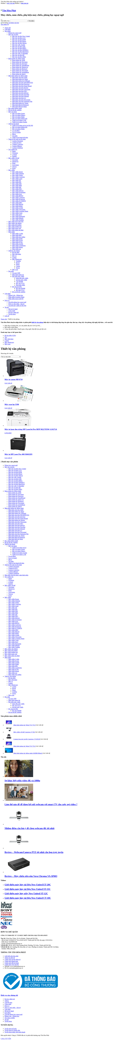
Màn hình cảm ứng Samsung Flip (22, 101)
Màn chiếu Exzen (17, 240)
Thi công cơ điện (10, 1018)
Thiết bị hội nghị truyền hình (17, 139)
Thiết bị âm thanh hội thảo (20, 137)
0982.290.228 (24, 3)
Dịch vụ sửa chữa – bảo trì (16, 304)
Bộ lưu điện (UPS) (10, 335)
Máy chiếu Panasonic (18, 216)
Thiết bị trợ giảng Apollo (19, 122)
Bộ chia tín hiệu (17, 287)
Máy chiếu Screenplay (19, 192)
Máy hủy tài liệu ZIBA (19, 57)
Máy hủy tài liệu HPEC (19, 48)
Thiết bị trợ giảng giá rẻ (19, 547)
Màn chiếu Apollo (17, 244)
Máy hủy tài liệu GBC (19, 46)
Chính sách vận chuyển (12, 964)
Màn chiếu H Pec (17, 242)
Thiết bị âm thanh (13, 124)
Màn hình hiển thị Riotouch (20, 105)
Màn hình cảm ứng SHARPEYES (22, 82)
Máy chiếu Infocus (17, 190)
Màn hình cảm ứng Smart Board (22, 86)
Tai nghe (14, 136)
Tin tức (7, 307)
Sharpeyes (15, 161)
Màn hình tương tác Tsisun (20, 103)
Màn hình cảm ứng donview (16, 517)
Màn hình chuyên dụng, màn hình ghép (16, 575)
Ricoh (18, 263)
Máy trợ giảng (12, 112)
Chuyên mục (8, 1002)
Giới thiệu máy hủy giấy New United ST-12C (26, 893)
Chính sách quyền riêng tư (12, 959)
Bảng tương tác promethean (20, 72)
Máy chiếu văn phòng (15, 223)
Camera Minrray (17, 146)
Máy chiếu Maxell (17, 204)
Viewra (14, 166)
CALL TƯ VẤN (6, 1038)
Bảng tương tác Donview (19, 64)
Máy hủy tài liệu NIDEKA (20, 50)
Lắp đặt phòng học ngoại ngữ (17, 302)
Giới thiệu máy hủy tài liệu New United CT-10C (28, 898)
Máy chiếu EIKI (17, 202)
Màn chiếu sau (16, 249)
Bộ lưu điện (15, 252)
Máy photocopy (9, 342)
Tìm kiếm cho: (5, 21)
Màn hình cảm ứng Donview (21, 84)
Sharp (14, 151)
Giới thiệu (8, 29)
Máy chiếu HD (16, 182)
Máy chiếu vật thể (13, 158)
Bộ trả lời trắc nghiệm (14, 110)
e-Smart (14, 154)
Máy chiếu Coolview (18, 197)
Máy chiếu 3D (16, 180)
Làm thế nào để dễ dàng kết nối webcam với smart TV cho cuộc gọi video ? (41, 804)
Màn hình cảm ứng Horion (20, 88)
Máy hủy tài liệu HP (18, 55)
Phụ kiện (11, 271)
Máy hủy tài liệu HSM (19, 40)
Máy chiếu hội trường (14, 225)
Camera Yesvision (17, 141)
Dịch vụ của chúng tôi (9, 995)
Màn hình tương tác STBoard (21, 81)
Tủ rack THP (16, 273)
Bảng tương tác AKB (18, 60)
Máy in (14, 256)
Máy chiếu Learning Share (20, 211)
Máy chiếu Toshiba (18, 220)
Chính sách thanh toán (11, 961)
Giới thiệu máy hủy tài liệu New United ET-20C (28, 884)
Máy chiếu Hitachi (17, 218)
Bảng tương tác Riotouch (19, 69)
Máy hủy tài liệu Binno (19, 41)
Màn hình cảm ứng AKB (19, 77)
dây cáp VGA (20, 283)
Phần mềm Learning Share (16, 297)
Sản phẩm (8, 31)
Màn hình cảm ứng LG (19, 98)
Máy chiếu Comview (18, 177)
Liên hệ (7, 316)
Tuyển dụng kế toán (11, 1028)
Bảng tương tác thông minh (16, 58)
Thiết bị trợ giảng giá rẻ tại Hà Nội (22, 125)
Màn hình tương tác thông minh (17, 76)
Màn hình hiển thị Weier (19, 106)
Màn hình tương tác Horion (16, 520)
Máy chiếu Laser (17, 178)
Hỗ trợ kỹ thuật (13, 309)
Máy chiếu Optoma (18, 173)
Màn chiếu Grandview (19, 245)
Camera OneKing (17, 148)
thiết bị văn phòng (37, 322)
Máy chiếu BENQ (17, 196)
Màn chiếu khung (17, 247)
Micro (14, 134)
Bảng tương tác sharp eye (16, 499)
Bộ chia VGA (20, 290)
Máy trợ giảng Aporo (18, 113)
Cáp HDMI (19, 281)
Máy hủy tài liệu (13, 34)
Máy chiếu (11, 170)
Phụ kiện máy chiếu (18, 276)
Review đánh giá (13, 312)
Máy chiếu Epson (17, 172)
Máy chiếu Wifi (17, 184)
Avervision (15, 165)
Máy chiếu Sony (17, 214)
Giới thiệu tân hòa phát (11, 956)
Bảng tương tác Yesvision (20, 62)
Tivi (6, 337)
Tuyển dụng (12, 314)
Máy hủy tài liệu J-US (18, 38)
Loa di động (16, 130)
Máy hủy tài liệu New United (21, 36)
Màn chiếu (11, 232)
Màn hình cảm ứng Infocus (20, 93)
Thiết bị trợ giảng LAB (19, 120)
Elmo (13, 163)
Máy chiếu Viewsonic (18, 209)
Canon (18, 266)
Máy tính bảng (16, 254)
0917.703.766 (11, 3)
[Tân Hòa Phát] (8, 10)
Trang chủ (8, 27)
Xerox (18, 268)
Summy (14, 156)
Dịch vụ (7, 300)
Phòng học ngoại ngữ (14, 33)
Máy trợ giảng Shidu (18, 117)
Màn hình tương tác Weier (20, 79)
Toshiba (18, 261)
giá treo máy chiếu (21, 280)
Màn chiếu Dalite (17, 238)
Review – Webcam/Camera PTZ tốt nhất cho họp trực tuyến (34, 852)
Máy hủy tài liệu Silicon (19, 43)
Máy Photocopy (17, 259)
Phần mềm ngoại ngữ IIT (16, 299)
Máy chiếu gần (16, 187)
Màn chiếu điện (17, 235)
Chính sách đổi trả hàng (12, 963)
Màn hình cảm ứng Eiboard (20, 96)
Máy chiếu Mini (17, 185)
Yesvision (15, 160)
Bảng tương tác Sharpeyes (20, 67)
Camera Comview (17, 144)
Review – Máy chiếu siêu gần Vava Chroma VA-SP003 (31, 876)
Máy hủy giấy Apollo (18, 45)
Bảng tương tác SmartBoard (20, 65)
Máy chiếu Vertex (17, 175)
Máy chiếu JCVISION (19, 201)
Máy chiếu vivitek (17, 208)
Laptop (14, 257)
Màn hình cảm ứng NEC (19, 91)
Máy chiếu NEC (17, 189)
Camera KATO (16, 142)
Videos (7, 1001)
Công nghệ (11, 311)
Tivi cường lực (12, 149)
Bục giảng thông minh (15, 108)
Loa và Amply (16, 132)
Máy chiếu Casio (17, 213)
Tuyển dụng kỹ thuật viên (12, 1030)
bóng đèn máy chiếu (22, 278)
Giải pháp (7, 293)
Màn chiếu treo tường (18, 237)
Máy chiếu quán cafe (14, 228)
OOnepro (15, 153)
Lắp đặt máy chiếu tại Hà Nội (17, 305)
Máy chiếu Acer (17, 194)
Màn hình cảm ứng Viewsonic (21, 89)
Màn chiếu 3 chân (17, 233)
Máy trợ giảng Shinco (18, 115)
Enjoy (14, 168)
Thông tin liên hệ (10, 958)
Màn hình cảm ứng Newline (20, 94)
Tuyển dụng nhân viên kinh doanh (15, 1032)
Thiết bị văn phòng (14, 251)
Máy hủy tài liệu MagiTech (20, 52)
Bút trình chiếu (20, 285)
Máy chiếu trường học (15, 226)
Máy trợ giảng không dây (19, 118)
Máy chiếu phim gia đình (15, 230)
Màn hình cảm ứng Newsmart (21, 100)
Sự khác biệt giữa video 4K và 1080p (22, 780)
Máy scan (15, 269)
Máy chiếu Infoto (17, 206)
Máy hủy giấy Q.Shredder (20, 53)
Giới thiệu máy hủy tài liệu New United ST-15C (28, 889)
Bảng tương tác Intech (19, 74)
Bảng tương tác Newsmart (20, 70)
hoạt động (8, 1013)
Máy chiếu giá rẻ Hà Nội (15, 221)
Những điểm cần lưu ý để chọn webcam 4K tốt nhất (29, 828)
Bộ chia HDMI (20, 288)
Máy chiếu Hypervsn (18, 199)
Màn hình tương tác (18, 275)
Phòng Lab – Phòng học (15, 295)
